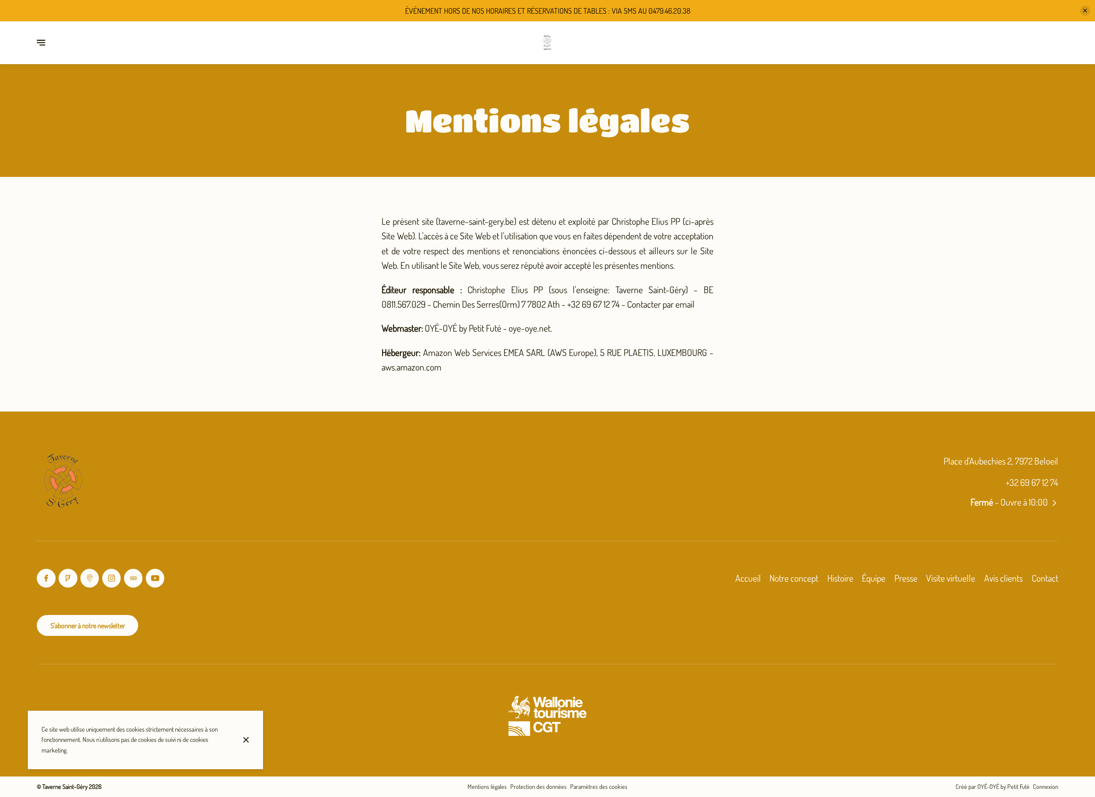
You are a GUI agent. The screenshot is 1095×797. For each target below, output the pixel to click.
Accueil (748, 578)
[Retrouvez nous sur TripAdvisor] (133, 578)
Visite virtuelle (950, 578)
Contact (1045, 578)
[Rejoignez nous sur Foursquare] (68, 578)
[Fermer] (246, 740)
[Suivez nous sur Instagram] (111, 578)
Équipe (873, 578)
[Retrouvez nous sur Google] (89, 578)
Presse (905, 578)
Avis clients (1003, 578)
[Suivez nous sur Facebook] (46, 578)
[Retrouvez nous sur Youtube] (155, 578)
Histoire (840, 578)
